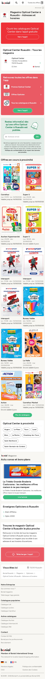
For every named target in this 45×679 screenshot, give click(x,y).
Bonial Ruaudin (8, 573)
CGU (2, 670)
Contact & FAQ (6, 636)
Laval (34, 430)
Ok (37, 137)
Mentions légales (7, 667)
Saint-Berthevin (10, 441)
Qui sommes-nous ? (8, 589)
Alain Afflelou (10, 512)
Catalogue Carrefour (8, 611)
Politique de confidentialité (32, 667)
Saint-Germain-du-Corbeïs (14, 447)
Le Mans (17, 430)
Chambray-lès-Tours (31, 435)
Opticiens (29, 573)
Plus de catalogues (22, 415)
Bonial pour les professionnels (11, 639)
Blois (6, 435)
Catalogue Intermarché (9, 624)
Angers (7, 430)
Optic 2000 (10, 516)
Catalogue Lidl (6, 604)
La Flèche (16, 435)
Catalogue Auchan (7, 620)
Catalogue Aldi (6, 627)
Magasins (19, 573)
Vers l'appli (23, 37)
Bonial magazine (7, 592)
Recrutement (6, 643)
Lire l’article (22, 497)
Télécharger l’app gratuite (10, 595)
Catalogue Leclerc (7, 608)
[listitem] (11, 183)
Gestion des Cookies (30, 670)
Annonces (38, 8)
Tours (26, 430)
